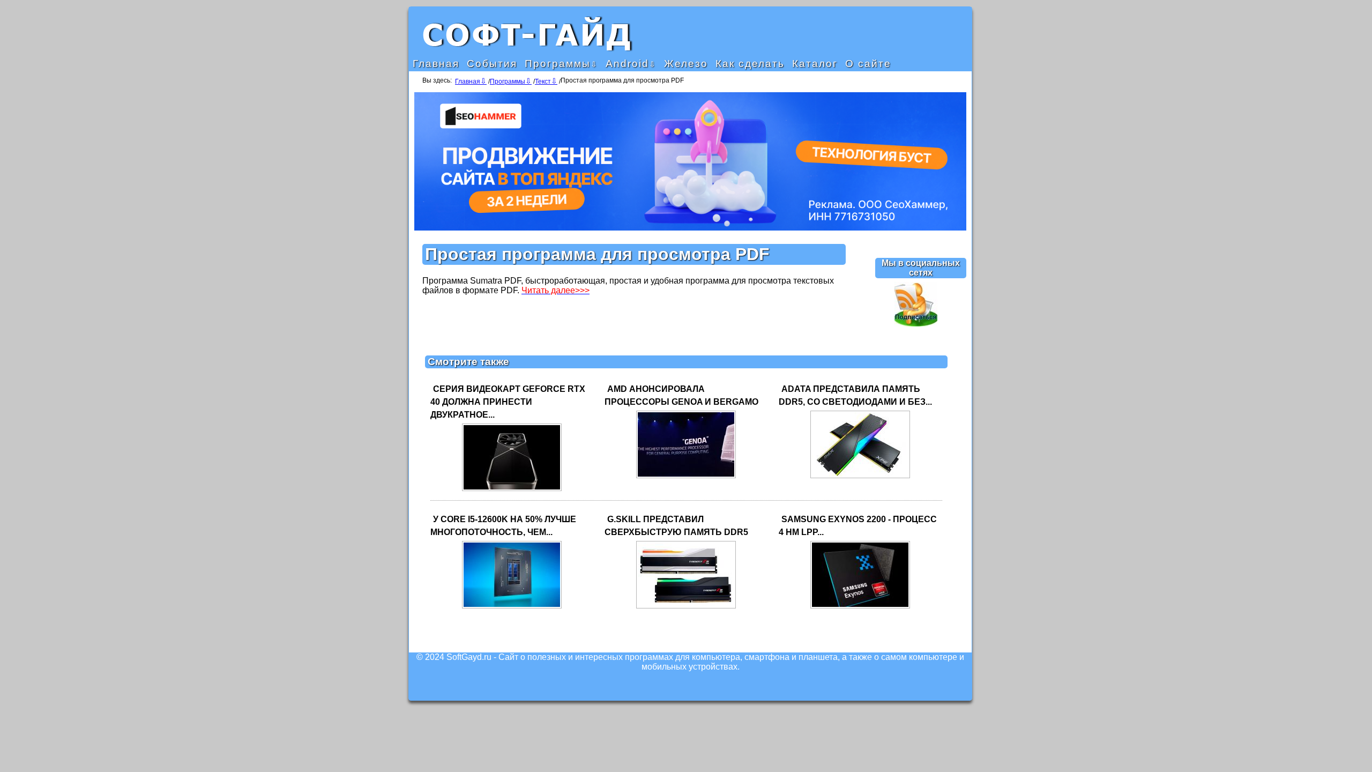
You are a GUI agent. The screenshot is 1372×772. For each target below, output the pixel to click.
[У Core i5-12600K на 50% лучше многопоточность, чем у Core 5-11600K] (512, 607)
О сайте (868, 63)
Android (627, 63)
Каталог (815, 63)
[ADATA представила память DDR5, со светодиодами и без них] (860, 477)
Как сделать (750, 63)
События (492, 63)
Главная (436, 63)
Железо (686, 63)
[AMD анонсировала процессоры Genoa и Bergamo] (686, 477)
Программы (558, 63)
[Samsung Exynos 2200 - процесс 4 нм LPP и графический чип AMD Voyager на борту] (860, 607)
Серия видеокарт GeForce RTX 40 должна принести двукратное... (507, 401)
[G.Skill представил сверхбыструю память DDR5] (686, 607)
